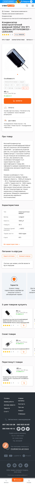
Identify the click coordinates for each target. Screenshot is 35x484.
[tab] (17, 74)
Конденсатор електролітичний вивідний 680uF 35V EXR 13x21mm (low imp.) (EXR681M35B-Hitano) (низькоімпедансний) (16, 321)
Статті (6, 411)
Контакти (21, 404)
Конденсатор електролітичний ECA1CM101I (16, 349)
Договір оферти (9, 405)
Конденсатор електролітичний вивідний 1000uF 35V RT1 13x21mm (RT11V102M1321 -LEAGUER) (16, 378)
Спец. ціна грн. (10, 93)
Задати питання (9, 256)
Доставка (12, 120)
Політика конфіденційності (17, 475)
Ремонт (21, 410)
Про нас (21, 407)
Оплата (11, 107)
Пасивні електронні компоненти (12, 13)
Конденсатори (7, 16)
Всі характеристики (11, 244)
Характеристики (18, 39)
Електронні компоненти (19, 11)
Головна (6, 11)
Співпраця (21, 414)
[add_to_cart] (23, 325)
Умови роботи (9, 401)
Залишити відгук (24, 256)
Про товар (6, 39)
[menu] (32, 5)
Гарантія (14, 285)
